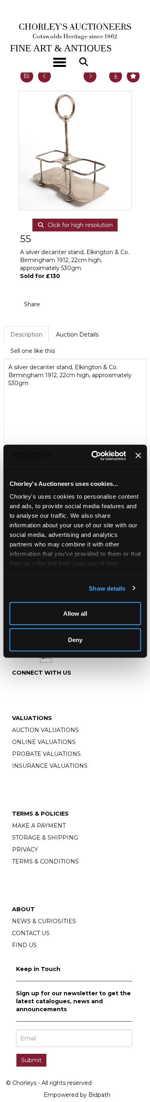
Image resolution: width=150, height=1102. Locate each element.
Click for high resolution (79, 225)
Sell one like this (32, 350)
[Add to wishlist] (133, 76)
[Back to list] (27, 76)
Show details (107, 588)
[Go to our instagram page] (70, 304)
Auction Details (77, 334)
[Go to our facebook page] (19, 686)
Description (26, 334)
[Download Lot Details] (115, 76)
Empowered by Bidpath (77, 1094)
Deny (75, 639)
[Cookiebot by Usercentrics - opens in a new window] (94, 455)
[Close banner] (138, 455)
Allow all (75, 613)
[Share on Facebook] (53, 304)
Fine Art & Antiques (61, 48)
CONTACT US (31, 933)
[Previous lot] (44, 76)
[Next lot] (90, 76)
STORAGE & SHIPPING (45, 837)
